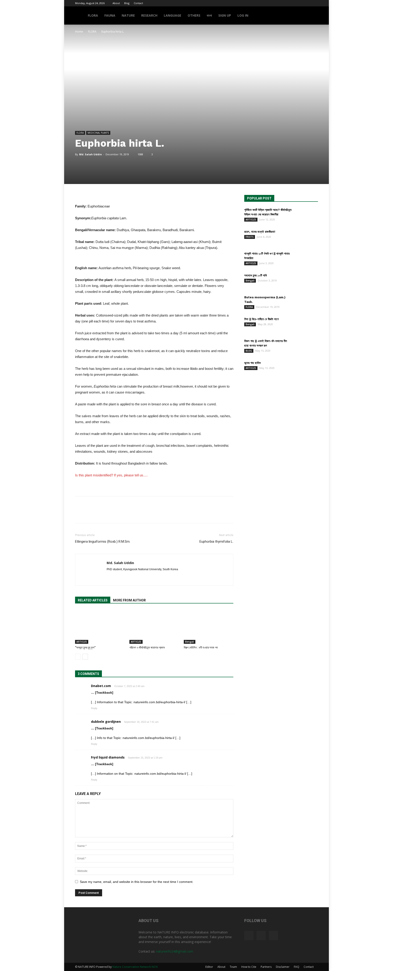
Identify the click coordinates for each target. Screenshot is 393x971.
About (116, 3)
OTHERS (194, 15)
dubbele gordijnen (106, 721)
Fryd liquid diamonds (108, 757)
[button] (312, 16)
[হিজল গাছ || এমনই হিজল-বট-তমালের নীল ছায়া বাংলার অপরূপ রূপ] (306, 347)
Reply (94, 708)
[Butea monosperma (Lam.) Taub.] (306, 303)
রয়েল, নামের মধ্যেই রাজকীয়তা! (259, 231)
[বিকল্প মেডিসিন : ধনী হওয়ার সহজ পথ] (208, 627)
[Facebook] (299, 3)
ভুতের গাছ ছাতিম (252, 363)
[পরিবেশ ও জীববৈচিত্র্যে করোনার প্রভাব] (154, 627)
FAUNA (109, 15)
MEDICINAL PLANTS (98, 132)
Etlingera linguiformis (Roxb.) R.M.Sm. (102, 541)
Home (79, 31)
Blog (126, 3)
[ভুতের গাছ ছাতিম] (306, 369)
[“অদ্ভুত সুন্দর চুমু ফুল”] (100, 627)
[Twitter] (307, 3)
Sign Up (224, 15)
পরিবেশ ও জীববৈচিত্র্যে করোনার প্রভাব (147, 647)
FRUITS (250, 236)
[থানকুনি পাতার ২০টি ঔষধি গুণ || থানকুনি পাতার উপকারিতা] (306, 259)
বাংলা (209, 15)
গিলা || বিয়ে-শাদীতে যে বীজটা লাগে (261, 319)
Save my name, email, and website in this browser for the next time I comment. (136, 882)
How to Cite (248, 967)
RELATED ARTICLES (93, 600)
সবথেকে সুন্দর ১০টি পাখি (255, 275)
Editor (209, 967)
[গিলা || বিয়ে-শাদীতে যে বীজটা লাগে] (306, 325)
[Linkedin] (118, 577)
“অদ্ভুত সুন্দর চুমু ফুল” (85, 647)
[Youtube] (314, 3)
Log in (242, 15)
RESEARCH (149, 15)
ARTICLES (81, 641)
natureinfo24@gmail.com (174, 951)
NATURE (128, 15)
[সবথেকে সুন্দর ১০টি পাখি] (306, 281)
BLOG (249, 350)
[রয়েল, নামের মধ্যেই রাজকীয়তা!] (306, 237)
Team (233, 967)
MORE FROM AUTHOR (129, 600)
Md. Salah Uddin (90, 154)
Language (172, 15)
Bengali (189, 641)
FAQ (296, 967)
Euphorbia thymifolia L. (216, 541)
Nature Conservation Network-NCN (135, 967)
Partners (266, 967)
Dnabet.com (101, 686)
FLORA (93, 15)
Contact (138, 3)
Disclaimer (283, 967)
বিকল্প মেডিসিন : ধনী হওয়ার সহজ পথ (201, 647)
